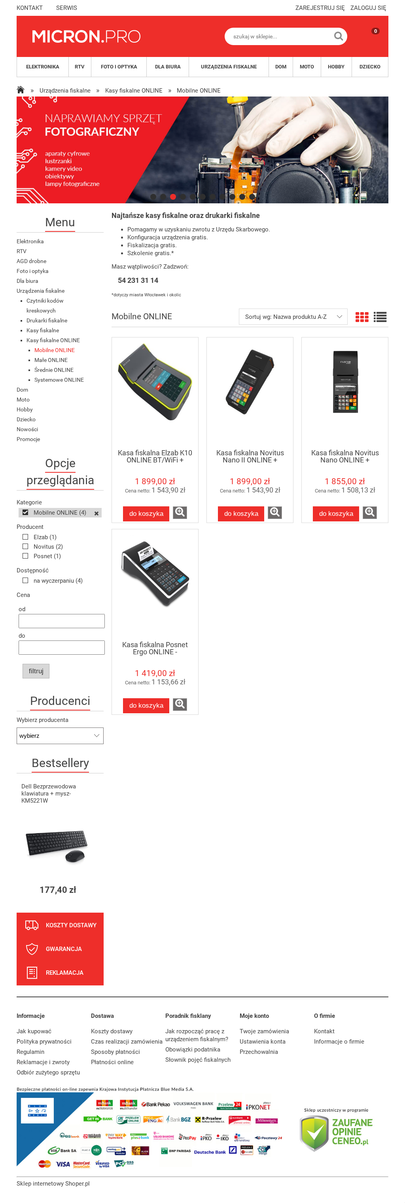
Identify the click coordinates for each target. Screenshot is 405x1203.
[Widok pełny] (380, 317)
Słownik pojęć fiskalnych (198, 1059)
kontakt (30, 7)
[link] (202, 150)
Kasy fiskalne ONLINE (53, 340)
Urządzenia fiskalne (40, 291)
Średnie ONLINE (54, 370)
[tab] (153, 197)
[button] (180, 512)
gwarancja (64, 949)
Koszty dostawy (111, 1031)
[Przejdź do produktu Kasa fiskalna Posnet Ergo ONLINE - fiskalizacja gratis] (155, 584)
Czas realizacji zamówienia (127, 1041)
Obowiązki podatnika (192, 1049)
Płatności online (112, 1062)
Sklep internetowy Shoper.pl (53, 1183)
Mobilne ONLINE (54, 350)
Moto (23, 399)
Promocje (28, 439)
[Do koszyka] (90, 889)
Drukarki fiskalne (46, 320)
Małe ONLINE (51, 360)
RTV (21, 251)
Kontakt (324, 1031)
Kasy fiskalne (42, 330)
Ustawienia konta (263, 1041)
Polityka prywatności (44, 1041)
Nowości (27, 429)
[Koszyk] (368, 43)
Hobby (25, 409)
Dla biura (27, 281)
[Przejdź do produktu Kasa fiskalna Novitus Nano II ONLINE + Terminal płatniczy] (250, 392)
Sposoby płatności (115, 1051)
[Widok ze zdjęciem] (362, 317)
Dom (22, 389)
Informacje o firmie (339, 1041)
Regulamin (30, 1051)
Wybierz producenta (42, 720)
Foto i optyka (33, 271)
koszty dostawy (71, 925)
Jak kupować (34, 1031)
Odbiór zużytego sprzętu (48, 1072)
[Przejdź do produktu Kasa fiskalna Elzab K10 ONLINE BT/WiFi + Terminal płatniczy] (155, 392)
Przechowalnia (259, 1051)
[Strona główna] (86, 36)
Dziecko (26, 419)
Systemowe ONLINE (59, 380)
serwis (66, 7)
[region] (202, 150)
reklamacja (64, 972)
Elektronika (30, 241)
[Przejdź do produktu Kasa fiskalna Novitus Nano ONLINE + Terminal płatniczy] (345, 392)
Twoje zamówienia (264, 1031)
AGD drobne (31, 261)
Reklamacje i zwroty (43, 1062)
